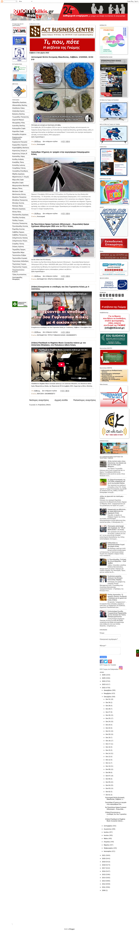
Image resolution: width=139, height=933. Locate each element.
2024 (104, 681)
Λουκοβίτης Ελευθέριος (20, 171)
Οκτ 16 (108, 747)
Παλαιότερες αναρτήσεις (84, 400)
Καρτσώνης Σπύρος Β (19, 153)
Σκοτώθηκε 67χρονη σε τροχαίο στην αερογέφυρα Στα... (115, 803)
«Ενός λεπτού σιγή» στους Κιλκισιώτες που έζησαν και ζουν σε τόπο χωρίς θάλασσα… (117, 463)
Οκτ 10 (108, 766)
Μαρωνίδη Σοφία (18, 180)
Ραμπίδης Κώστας (18, 229)
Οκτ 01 (108, 795)
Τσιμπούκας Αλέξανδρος (20, 261)
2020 (104, 858)
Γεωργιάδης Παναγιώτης (20, 117)
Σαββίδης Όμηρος (18, 232)
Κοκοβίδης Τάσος (18, 162)
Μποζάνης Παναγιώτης (20, 200)
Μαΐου (106, 838)
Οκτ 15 (108, 750)
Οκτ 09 (108, 769)
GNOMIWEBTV (71, 335)
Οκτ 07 (108, 776)
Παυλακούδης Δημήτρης (20, 214)
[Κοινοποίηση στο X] (65, 142)
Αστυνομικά (41, 144)
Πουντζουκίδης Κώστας (20, 226)
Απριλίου (107, 842)
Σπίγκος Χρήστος (18, 246)
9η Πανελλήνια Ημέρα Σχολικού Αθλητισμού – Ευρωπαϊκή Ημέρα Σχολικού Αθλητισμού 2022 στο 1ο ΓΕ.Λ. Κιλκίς (60, 225)
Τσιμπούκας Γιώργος (19, 264)
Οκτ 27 (108, 712)
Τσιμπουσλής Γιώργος (19, 267)
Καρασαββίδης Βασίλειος (20, 148)
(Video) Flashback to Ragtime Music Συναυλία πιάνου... (115, 820)
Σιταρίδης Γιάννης (18, 244)
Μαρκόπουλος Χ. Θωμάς (20, 177)
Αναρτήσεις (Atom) (44, 405)
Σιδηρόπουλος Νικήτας (20, 238)
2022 (104, 687)
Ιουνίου (106, 835)
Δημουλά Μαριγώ (18, 120)
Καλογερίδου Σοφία (18, 128)
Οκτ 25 (108, 718)
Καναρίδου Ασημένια (19, 134)
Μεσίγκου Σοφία (17, 191)
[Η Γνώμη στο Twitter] (106, 663)
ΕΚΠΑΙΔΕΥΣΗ (42, 279)
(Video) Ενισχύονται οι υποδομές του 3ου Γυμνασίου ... (116, 814)
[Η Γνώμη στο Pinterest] (110, 663)
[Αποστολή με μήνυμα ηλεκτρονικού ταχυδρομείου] (62, 142)
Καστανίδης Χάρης (18, 156)
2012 (104, 884)
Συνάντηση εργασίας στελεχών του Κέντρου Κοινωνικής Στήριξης (115, 578)
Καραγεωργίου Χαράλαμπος (17, 138)
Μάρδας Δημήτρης (18, 174)
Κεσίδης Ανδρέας (18, 159)
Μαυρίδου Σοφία (17, 182)
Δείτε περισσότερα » (38, 137)
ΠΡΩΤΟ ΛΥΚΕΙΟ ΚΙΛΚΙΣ (56, 279)
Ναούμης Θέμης (17, 206)
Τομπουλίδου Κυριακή (19, 258)
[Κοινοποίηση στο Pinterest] (69, 142)
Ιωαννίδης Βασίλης (18, 125)
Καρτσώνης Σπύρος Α (19, 150)
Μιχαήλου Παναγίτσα (19, 197)
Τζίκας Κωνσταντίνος (19, 274)
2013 (104, 881)
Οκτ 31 (108, 699)
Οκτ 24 (108, 721)
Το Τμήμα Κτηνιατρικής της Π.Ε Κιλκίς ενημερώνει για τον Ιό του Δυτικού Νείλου (116, 481)
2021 (104, 855)
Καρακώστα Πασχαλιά (19, 142)
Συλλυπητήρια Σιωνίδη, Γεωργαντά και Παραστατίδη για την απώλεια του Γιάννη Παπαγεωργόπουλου (117, 614)
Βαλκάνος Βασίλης (18, 114)
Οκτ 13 (108, 756)
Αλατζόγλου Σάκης (18, 108)
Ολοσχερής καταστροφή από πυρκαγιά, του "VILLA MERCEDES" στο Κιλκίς (116, 527)
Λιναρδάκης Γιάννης (19, 168)
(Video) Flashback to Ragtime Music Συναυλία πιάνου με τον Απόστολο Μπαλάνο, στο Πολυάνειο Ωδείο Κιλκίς (58, 344)
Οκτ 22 (108, 728)
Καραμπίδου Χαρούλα (19, 145)
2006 (104, 890)
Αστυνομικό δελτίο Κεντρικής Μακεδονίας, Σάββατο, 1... (115, 798)
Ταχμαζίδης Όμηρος (19, 249)
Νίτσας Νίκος (16, 212)
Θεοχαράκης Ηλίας (18, 123)
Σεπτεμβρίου (108, 826)
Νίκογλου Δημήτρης (19, 209)
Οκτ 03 (108, 788)
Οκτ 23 (108, 725)
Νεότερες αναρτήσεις (39, 400)
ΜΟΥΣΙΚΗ (40, 393)
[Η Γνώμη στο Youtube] (108, 665)
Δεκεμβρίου (108, 690)
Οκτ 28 (108, 709)
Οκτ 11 (108, 763)
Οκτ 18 (108, 740)
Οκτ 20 (108, 734)
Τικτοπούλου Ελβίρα (19, 255)
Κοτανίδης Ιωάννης (18, 165)
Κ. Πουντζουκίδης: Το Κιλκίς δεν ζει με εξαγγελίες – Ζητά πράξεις (117, 561)
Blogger (72, 929)
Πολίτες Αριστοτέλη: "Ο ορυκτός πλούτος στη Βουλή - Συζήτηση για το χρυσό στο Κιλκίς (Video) (117, 597)
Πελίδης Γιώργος (18, 220)
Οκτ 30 (108, 702)
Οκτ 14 (108, 753)
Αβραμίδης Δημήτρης (19, 102)
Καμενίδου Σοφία (18, 131)
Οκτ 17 (108, 744)
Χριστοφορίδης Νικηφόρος (17, 278)
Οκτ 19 (108, 737)
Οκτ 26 (108, 715)
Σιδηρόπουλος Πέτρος (19, 241)
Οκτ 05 (108, 782)
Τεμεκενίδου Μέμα (18, 252)
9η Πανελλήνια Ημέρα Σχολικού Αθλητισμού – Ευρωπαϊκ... (115, 808)
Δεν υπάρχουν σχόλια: (50, 141)
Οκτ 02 (108, 791)
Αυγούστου (108, 829)
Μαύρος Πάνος (17, 188)
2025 (104, 678)
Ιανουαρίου (108, 851)
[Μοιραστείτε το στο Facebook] (67, 142)
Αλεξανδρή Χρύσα (18, 111)
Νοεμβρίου (107, 693)
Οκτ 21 (108, 731)
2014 (104, 877)
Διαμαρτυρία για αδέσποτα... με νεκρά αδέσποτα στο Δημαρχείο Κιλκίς (117, 511)
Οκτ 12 (108, 760)
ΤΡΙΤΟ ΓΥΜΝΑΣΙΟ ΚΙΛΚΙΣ (56, 335)
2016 (104, 871)
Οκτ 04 (108, 785)
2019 (104, 862)
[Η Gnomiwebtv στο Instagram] (121, 669)
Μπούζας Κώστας (18, 203)
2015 (104, 874)
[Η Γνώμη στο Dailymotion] (109, 669)
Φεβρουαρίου (108, 848)
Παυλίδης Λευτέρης (18, 217)
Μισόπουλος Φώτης (19, 194)
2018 (104, 865)
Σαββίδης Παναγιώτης (19, 235)
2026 (104, 675)
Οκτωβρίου (108, 696)
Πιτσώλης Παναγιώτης (19, 223)
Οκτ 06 (108, 779)
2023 (104, 684)
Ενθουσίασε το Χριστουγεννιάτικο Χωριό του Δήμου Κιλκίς (116, 544)
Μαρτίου (107, 845)
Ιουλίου (106, 832)
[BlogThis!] (64, 142)
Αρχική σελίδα (61, 400)
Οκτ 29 (108, 705)
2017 (104, 868)
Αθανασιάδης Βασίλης (19, 105)
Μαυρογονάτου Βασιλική (20, 185)
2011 (104, 887)
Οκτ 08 (108, 772)
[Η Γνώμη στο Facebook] (102, 663)
